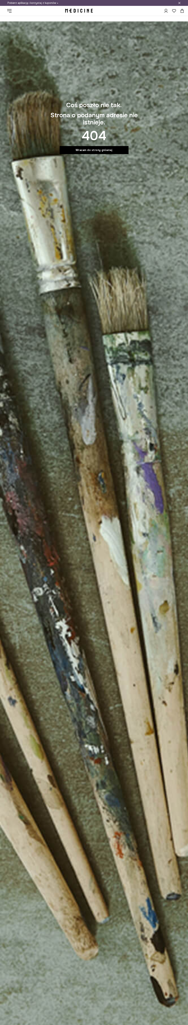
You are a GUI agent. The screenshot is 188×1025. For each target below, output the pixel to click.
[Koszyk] (181, 11)
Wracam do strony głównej (94, 150)
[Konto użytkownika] (166, 11)
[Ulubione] (174, 11)
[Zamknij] (179, 3)
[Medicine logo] (79, 11)
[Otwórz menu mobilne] (10, 11)
